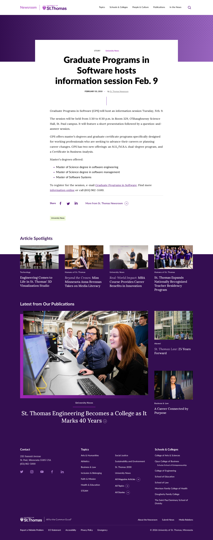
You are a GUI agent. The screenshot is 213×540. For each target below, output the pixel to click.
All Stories (120, 492)
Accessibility (70, 530)
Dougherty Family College (167, 494)
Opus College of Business (171, 463)
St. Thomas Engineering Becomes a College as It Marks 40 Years (84, 417)
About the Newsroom (147, 520)
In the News (175, 7)
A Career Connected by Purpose (171, 411)
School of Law (162, 483)
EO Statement (54, 530)
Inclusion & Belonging (91, 473)
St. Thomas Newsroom (119, 91)
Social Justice (121, 455)
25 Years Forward (172, 351)
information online (62, 190)
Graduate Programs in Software (116, 185)
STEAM (84, 491)
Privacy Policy (87, 530)
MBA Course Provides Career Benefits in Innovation (127, 282)
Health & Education (90, 485)
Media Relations (186, 520)
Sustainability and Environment (130, 461)
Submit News (168, 520)
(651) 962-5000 (28, 463)
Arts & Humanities (90, 455)
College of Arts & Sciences (167, 455)
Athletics (85, 461)
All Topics (119, 486)
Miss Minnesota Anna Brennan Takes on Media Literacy (83, 282)
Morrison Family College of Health (171, 489)
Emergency (102, 530)
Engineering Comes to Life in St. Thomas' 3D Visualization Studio (36, 282)
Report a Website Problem (32, 530)
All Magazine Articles (125, 479)
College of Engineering (165, 471)
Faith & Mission (88, 479)
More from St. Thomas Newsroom (104, 203)
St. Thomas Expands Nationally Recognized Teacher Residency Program (170, 284)
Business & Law (88, 467)
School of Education (164, 477)
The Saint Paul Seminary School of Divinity (171, 502)
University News (112, 51)
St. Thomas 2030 (123, 467)
